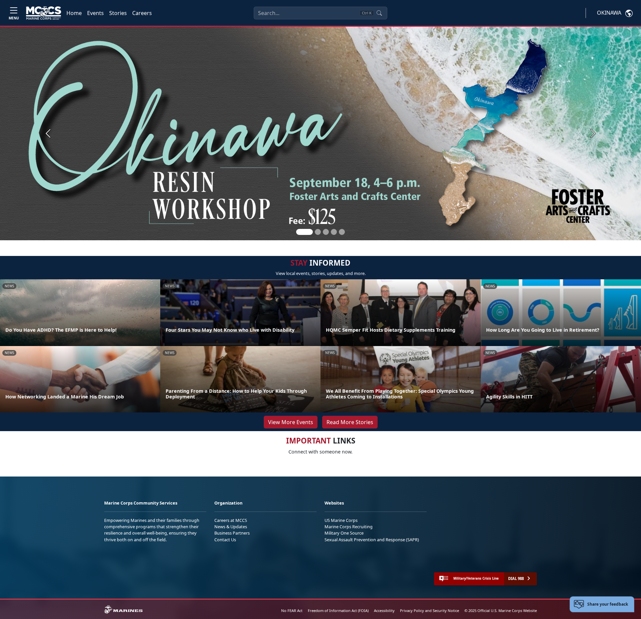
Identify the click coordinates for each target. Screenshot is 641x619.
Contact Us (225, 540)
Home (74, 13)
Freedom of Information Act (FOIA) (338, 610)
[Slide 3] (326, 232)
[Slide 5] (342, 232)
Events (95, 13)
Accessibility (384, 610)
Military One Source (344, 533)
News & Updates (230, 527)
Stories (118, 13)
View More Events (290, 422)
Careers (142, 13)
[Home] (43, 13)
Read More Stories (350, 422)
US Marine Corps (341, 520)
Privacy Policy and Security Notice (429, 610)
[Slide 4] (334, 232)
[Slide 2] (318, 232)
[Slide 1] (304, 232)
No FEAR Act (291, 610)
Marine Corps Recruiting (349, 527)
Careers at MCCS (230, 520)
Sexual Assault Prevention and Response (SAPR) (372, 540)
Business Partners (232, 533)
